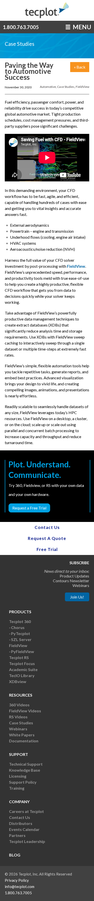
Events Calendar (24, 829)
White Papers (22, 734)
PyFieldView (22, 651)
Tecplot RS (19, 657)
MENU (81, 27)
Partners (17, 835)
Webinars (18, 728)
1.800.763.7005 (21, 27)
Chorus (18, 627)
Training (16, 788)
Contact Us (47, 527)
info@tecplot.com (19, 886)
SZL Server (21, 639)
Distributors (20, 823)
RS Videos (18, 716)
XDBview (17, 681)
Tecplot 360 (20, 621)
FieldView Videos (25, 710)
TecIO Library (22, 675)
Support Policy (23, 782)
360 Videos (19, 704)
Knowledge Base (24, 770)
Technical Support (26, 764)
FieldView (82, 87)
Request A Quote (47, 538)
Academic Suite (23, 669)
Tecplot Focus (22, 663)
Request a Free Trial (29, 507)
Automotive (48, 87)
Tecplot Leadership (27, 841)
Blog (14, 854)
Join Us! (77, 596)
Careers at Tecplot (26, 811)
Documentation (23, 740)
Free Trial (47, 549)
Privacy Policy (17, 880)
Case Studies (65, 87)
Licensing (17, 776)
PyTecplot (20, 633)
